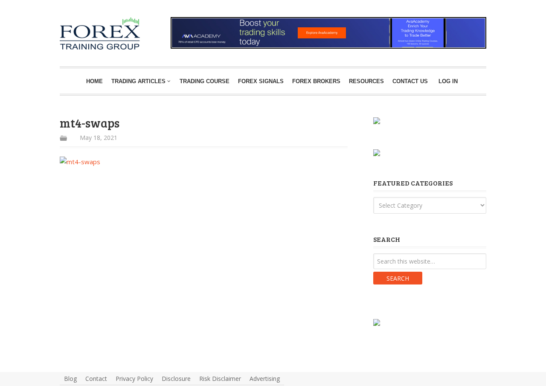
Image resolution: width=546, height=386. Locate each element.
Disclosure (176, 378)
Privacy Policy (134, 378)
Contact (96, 378)
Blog (70, 378)
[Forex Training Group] (73, 27)
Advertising (265, 378)
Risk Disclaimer (220, 378)
